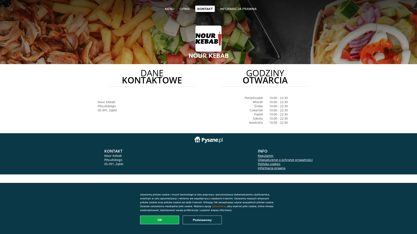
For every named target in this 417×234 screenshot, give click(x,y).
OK (159, 220)
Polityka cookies (269, 164)
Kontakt (205, 8)
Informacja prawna (238, 8)
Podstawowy (202, 220)
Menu (169, 8)
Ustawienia (219, 206)
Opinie (185, 8)
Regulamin (265, 156)
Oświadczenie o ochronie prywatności (285, 160)
